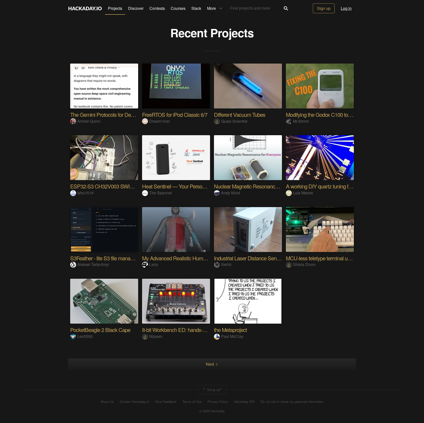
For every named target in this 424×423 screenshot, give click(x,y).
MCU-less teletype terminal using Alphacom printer (340, 258)
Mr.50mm (301, 121)
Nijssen (155, 336)
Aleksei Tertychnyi (93, 264)
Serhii (226, 264)
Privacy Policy (218, 401)
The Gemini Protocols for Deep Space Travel (117, 114)
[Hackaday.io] (85, 8)
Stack (196, 8)
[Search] (286, 8)
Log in (346, 8)
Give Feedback (166, 401)
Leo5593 (85, 336)
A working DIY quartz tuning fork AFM (326, 186)
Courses (178, 8)
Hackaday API (244, 401)
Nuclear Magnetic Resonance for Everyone (260, 186)
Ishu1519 (85, 193)
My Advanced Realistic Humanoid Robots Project (195, 258)
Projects (115, 8)
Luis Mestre (303, 193)
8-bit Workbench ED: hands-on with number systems (198, 329)
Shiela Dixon (304, 264)
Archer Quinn (88, 121)
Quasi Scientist (234, 121)
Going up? (213, 389)
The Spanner (160, 193)
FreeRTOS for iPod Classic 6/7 (174, 114)
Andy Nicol (230, 193)
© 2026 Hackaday (212, 411)
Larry (153, 264)
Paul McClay (232, 336)
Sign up (324, 8)
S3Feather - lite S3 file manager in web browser (120, 258)
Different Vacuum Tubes (239, 114)
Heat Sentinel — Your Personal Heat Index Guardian (198, 186)
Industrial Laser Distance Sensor (248, 258)
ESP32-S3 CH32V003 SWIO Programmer (116, 186)
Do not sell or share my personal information (292, 401)
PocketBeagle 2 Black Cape (100, 329)
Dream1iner (159, 121)
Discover (136, 8)
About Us (107, 401)
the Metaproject (230, 329)
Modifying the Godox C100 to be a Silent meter (335, 114)
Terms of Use (192, 401)
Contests (157, 8)
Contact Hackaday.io (134, 401)
